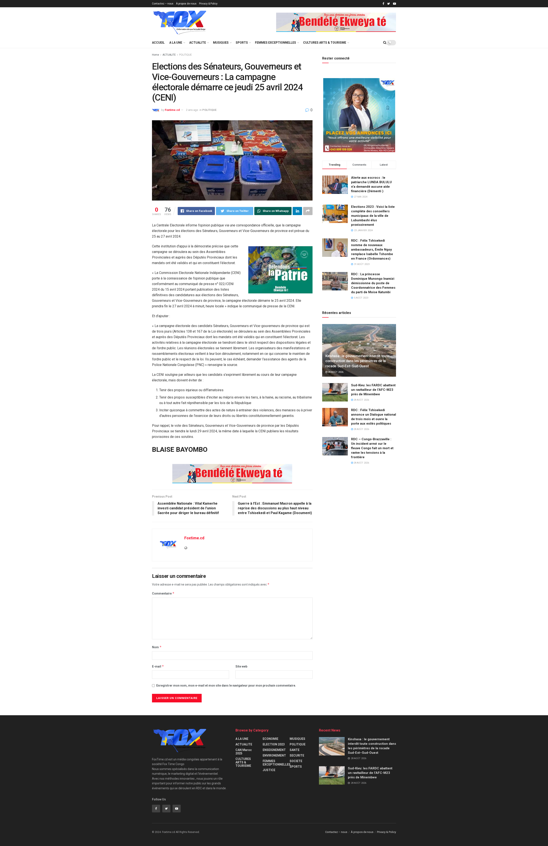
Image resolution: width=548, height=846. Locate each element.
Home (155, 54)
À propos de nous (186, 3)
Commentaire (163, 593)
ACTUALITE (197, 42)
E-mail (158, 666)
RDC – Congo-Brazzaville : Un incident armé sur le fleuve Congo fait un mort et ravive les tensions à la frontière (372, 448)
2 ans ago (192, 110)
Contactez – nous (162, 3)
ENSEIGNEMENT (274, 750)
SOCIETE (296, 761)
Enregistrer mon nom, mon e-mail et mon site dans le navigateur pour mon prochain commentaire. (226, 685)
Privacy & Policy (208, 3)
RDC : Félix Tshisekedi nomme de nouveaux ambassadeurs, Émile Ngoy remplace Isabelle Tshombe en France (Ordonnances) (372, 249)
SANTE (294, 750)
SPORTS (242, 42)
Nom (157, 647)
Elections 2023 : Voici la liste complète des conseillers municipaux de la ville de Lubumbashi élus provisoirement (373, 216)
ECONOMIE (270, 738)
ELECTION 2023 (274, 744)
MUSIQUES (221, 42)
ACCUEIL (158, 42)
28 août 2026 (335, 372)
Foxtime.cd (172, 110)
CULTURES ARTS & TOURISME (324, 42)
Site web (241, 666)
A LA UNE (175, 42)
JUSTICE (269, 770)
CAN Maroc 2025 (243, 751)
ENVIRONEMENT (274, 755)
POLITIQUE (185, 54)
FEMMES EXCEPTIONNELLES (275, 42)
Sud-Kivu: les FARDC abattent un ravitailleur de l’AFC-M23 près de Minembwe (373, 389)
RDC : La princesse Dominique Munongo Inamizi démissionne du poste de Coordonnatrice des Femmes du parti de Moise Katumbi (373, 283)
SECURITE (297, 755)
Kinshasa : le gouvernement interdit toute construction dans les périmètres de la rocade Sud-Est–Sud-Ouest (357, 361)
